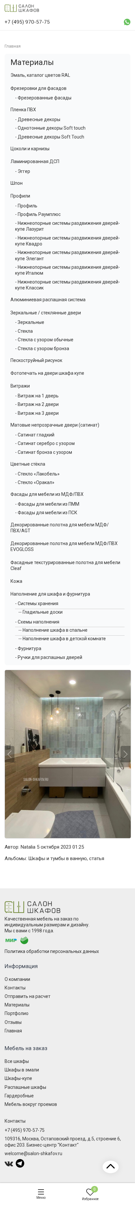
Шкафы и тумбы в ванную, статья (66, 858)
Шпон (16, 183)
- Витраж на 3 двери (37, 413)
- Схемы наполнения (37, 621)
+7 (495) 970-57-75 (25, 1130)
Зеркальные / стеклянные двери (45, 312)
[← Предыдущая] (9, 754)
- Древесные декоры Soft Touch (49, 136)
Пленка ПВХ (23, 109)
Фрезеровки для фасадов (38, 88)
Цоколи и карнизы (29, 148)
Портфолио (17, 1013)
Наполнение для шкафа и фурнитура (50, 594)
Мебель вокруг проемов (31, 1104)
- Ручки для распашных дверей (48, 657)
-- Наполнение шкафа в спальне (52, 630)
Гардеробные (19, 1095)
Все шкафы (17, 1061)
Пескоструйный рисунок (36, 360)
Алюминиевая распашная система (48, 299)
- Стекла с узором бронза (42, 348)
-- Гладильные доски (40, 612)
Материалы (32, 62)
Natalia (28, 847)
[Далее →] (67, 754)
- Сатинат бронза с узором (43, 452)
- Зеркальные (29, 322)
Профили (20, 196)
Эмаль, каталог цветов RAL (40, 75)
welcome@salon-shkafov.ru (33, 1153)
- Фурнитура (28, 648)
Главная (13, 1030)
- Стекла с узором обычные (44, 339)
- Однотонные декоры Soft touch (50, 128)
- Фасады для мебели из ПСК (46, 512)
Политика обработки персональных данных (52, 951)
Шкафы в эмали (22, 1069)
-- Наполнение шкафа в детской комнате (62, 638)
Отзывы (13, 1022)
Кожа (16, 581)
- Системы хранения (36, 603)
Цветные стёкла (27, 464)
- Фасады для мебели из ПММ (47, 504)
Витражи (20, 386)
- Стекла (24, 331)
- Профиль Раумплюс (38, 214)
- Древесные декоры (37, 119)
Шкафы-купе (18, 1078)
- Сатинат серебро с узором (45, 443)
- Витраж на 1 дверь (37, 395)
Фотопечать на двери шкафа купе (47, 373)
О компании (17, 979)
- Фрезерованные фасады (43, 97)
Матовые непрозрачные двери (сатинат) (54, 425)
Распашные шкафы (25, 1087)
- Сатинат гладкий (34, 434)
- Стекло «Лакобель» (37, 473)
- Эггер (22, 171)
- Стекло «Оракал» (34, 482)
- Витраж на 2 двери (37, 404)
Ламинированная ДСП (34, 161)
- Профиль (26, 205)
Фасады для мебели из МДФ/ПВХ (47, 494)
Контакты (15, 987)
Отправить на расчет (27, 996)
